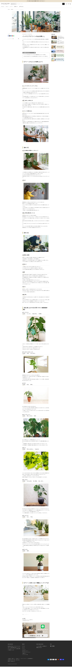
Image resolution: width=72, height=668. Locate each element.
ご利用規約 (9, 658)
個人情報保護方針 (30, 658)
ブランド (7, 6)
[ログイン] (66, 3)
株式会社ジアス (13, 661)
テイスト (23, 648)
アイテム (2, 6)
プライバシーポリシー (24, 658)
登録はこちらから (39, 647)
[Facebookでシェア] (8, 35)
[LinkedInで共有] (11, 35)
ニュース (11, 6)
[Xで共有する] (9, 35)
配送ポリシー (13, 658)
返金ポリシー (18, 658)
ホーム (9, 9)
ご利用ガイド (16, 6)
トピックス (24, 649)
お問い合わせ (21, 6)
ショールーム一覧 (25, 654)
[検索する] (63, 4)
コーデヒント (27, 614)
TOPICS (12, 9)
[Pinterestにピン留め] (12, 35)
